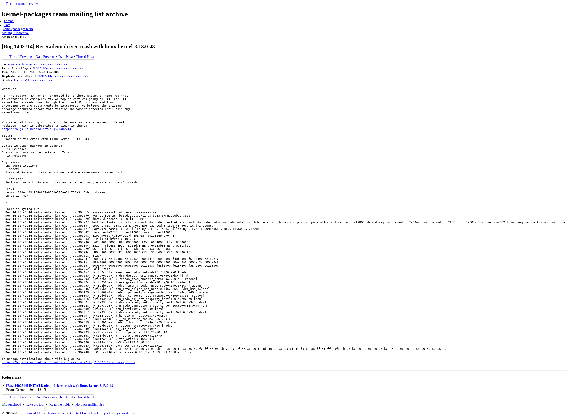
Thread (9, 21)
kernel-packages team (18, 29)
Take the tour (35, 404)
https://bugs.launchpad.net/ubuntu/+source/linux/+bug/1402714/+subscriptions (68, 362)
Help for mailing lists (90, 404)
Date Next (65, 56)
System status (124, 413)
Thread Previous (20, 56)
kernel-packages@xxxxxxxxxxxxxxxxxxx (37, 64)
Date (7, 25)
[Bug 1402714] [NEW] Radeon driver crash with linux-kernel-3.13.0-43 (59, 385)
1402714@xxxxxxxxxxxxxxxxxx (58, 68)
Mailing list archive (15, 33)
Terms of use (56, 413)
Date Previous (45, 56)
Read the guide (59, 404)
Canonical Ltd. (32, 413)
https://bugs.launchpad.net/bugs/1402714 (36, 129)
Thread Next (85, 56)
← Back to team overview (20, 4)
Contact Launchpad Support (90, 413)
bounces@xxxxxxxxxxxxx (33, 80)
